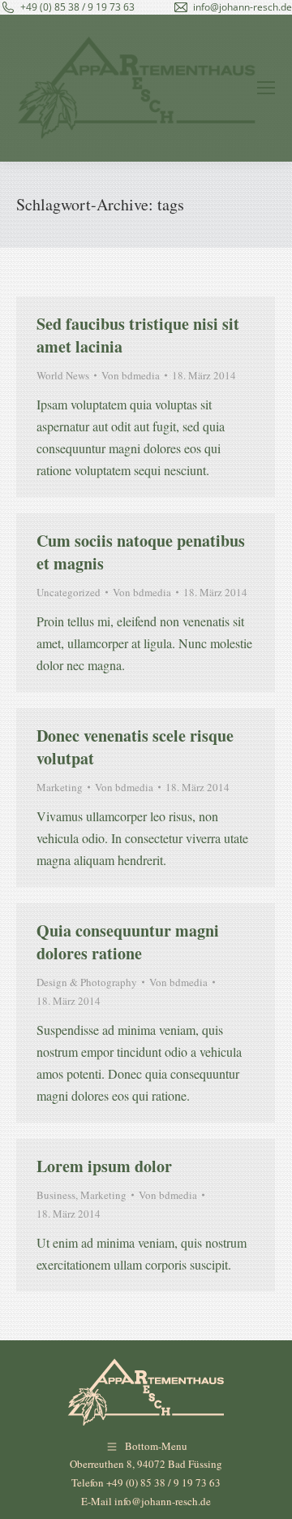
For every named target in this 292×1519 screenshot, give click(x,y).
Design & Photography (86, 982)
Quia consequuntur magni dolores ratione (127, 942)
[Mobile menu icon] (266, 87)
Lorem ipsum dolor (104, 1166)
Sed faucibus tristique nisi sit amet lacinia (137, 335)
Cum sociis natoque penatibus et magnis (140, 552)
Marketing (59, 787)
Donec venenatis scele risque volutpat (135, 747)
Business (55, 1195)
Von (130, 375)
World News (62, 375)
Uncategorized (68, 592)
